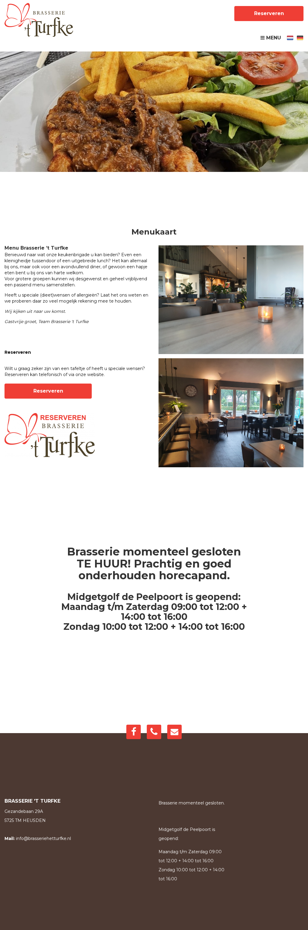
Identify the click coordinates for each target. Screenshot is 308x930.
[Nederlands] (290, 37)
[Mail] (174, 732)
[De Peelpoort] (39, 20)
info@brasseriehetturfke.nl (43, 838)
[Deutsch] (300, 37)
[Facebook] (133, 732)
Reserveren (269, 13)
